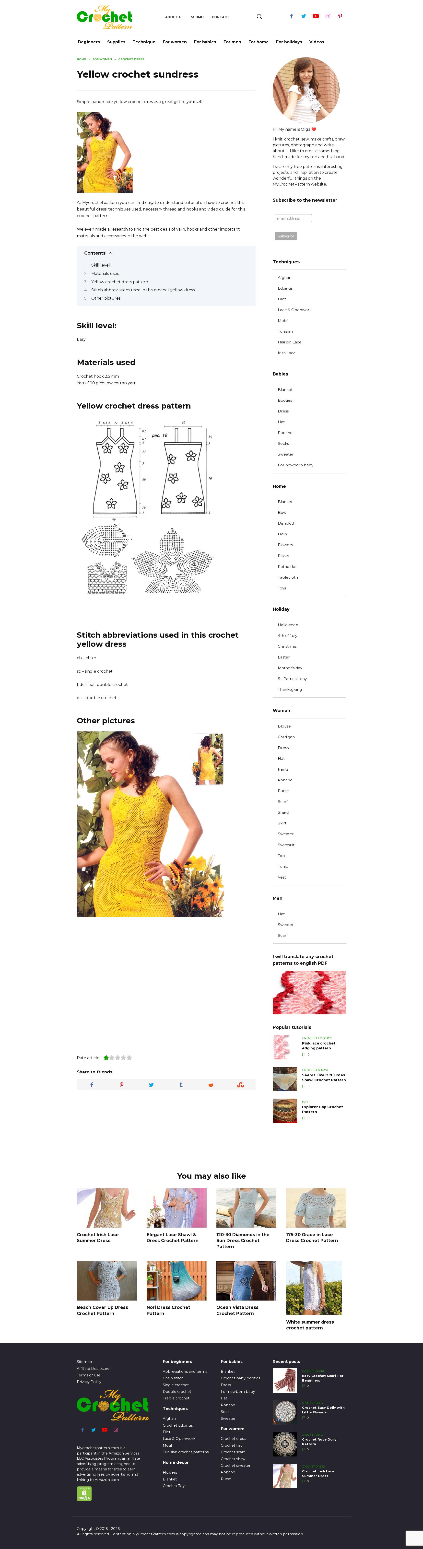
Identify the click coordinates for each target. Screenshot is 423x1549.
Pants (283, 769)
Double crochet (177, 1391)
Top (281, 855)
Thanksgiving (290, 689)
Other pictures (105, 298)
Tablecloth (288, 577)
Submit (197, 17)
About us (174, 17)
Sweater (286, 454)
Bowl (282, 512)
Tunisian (285, 331)
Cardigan (286, 737)
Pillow (283, 555)
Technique (144, 42)
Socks (283, 443)
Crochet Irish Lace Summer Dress (98, 1237)
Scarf (283, 801)
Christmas (287, 646)
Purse (283, 790)
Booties (285, 400)
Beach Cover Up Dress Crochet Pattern (102, 1310)
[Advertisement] (177, 159)
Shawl (283, 812)
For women (175, 42)
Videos (316, 42)
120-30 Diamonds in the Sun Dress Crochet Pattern (243, 1240)
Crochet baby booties (240, 1378)
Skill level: (101, 265)
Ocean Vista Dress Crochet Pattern (237, 1310)
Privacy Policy (89, 1382)
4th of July (287, 635)
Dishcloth (286, 523)
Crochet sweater (235, 1465)
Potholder (287, 566)
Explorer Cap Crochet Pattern (322, 1109)
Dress (283, 411)
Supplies (116, 42)
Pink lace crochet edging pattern (318, 1045)
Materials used (105, 273)
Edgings (285, 288)
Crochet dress (233, 1438)
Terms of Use (88, 1375)
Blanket (285, 389)
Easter (284, 657)
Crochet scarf (233, 1452)
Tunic (283, 866)
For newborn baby (295, 465)
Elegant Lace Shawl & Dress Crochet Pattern (173, 1237)
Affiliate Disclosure (93, 1368)
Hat (281, 422)
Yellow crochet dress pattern (119, 282)
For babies (205, 42)
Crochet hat (231, 1445)
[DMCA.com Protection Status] (84, 1498)
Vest (282, 877)
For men (232, 42)
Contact (220, 17)
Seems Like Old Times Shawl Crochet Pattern (324, 1077)
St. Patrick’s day (292, 678)
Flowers (285, 544)
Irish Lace (287, 353)
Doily (282, 534)
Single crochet (176, 1385)
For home (258, 42)
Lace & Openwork (295, 309)
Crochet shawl (234, 1459)
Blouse (284, 726)
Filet (282, 299)
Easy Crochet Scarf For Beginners (322, 1378)
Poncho (285, 432)
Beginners (89, 42)
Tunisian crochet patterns (186, 1452)
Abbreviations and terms (185, 1371)
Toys (282, 588)
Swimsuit (286, 845)
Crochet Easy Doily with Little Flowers (323, 1410)
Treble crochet (176, 1398)
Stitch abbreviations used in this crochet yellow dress (143, 290)
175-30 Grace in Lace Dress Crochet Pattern (312, 1237)
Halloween (288, 624)
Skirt (282, 823)
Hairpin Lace (290, 342)
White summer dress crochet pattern (310, 1324)
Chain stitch (173, 1378)
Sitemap (84, 1362)
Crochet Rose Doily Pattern (319, 1442)
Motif (282, 320)
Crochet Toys (174, 1486)
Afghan (284, 277)
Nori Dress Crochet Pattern (168, 1310)
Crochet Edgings (178, 1425)
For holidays (289, 42)
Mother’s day (290, 668)
